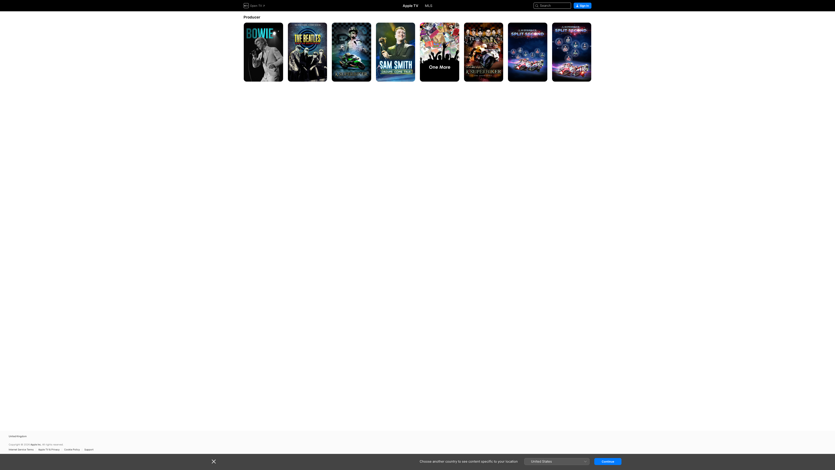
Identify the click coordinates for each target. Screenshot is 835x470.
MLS (428, 5)
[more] (278, 77)
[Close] (214, 461)
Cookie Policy (72, 449)
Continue (608, 461)
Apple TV (410, 5)
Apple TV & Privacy (49, 449)
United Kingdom (18, 436)
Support (89, 449)
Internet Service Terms (21, 449)
